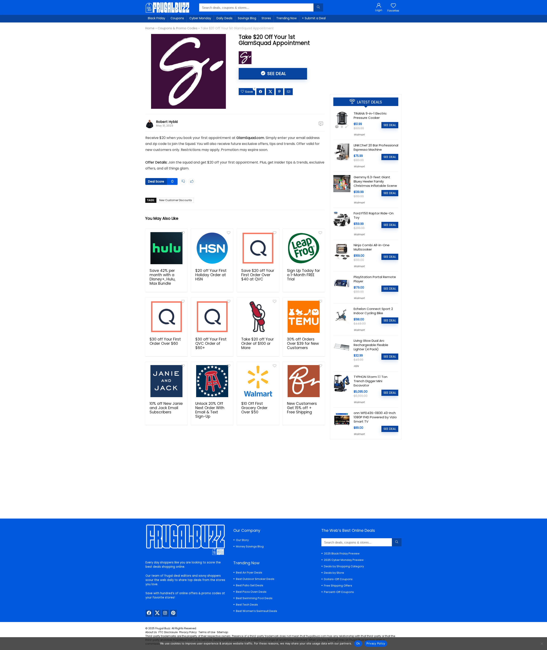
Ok (358, 643)
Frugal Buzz (162, 628)
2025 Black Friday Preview (342, 553)
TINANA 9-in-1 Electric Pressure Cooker (370, 115)
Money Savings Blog (250, 546)
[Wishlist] (393, 5)
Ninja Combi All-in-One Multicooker (372, 247)
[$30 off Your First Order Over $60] (166, 317)
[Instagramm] (165, 613)
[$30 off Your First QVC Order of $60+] (212, 317)
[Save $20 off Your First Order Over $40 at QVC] (258, 248)
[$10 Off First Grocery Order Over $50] (258, 381)
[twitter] (157, 613)
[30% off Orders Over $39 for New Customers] (304, 317)
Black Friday (156, 18)
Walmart (359, 134)
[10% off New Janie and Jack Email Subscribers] (166, 381)
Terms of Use (207, 632)
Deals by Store (334, 573)
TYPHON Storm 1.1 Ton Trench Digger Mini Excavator (370, 381)
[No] (542, 643)
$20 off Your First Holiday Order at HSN (210, 275)
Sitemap (222, 632)
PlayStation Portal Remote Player (375, 279)
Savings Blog (247, 18)
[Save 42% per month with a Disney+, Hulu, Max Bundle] (166, 248)
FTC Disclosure (168, 632)
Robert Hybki (167, 121)
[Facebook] (149, 613)
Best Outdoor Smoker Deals (255, 579)
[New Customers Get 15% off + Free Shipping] (304, 381)
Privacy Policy (188, 632)
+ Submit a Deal (314, 18)
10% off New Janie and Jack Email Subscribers (166, 408)
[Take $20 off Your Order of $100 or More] (258, 317)
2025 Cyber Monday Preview (344, 560)
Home (149, 28)
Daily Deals (224, 18)
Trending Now (286, 18)
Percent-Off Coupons (339, 592)
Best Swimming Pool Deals (254, 598)
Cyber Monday (200, 18)
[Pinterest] (173, 613)
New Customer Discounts (175, 200)
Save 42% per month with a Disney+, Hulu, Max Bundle (162, 277)
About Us (151, 632)
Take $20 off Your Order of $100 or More (257, 343)
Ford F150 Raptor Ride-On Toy (374, 215)
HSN (356, 366)
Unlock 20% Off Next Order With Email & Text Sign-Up (209, 410)
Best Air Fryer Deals (249, 572)
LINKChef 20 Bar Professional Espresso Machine (376, 147)
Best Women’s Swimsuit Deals (256, 611)
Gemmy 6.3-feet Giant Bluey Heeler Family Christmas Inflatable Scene (375, 181)
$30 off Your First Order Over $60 (165, 341)
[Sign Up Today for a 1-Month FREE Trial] (304, 248)
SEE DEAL (276, 74)
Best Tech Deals (247, 605)
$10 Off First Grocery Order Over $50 (254, 408)
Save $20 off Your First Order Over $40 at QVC (257, 275)
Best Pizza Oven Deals (251, 592)
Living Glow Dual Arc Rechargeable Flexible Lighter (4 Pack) (371, 344)
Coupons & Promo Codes (177, 28)
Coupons (177, 18)
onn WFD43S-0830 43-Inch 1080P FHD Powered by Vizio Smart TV (375, 417)
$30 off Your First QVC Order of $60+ (210, 343)
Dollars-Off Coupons (338, 579)
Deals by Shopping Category (344, 566)
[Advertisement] (366, 57)
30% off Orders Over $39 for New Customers (303, 343)
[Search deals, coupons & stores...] (318, 7)
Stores (266, 18)
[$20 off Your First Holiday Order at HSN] (212, 248)
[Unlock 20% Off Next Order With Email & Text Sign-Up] (212, 381)
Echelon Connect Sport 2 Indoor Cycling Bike (373, 311)
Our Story (242, 540)
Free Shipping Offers (338, 586)
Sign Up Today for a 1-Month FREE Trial (303, 275)
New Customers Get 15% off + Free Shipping (302, 408)
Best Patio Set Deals (249, 585)
